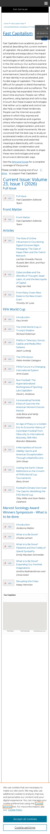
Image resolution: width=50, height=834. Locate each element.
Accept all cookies (25, 819)
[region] (25, 808)
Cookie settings (25, 827)
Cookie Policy (15, 810)
